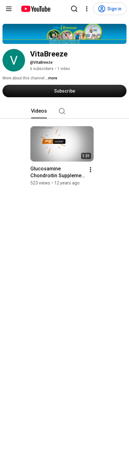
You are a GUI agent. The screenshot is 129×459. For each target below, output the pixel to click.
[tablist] (64, 111)
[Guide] (9, 9)
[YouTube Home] (35, 9)
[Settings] (86, 9)
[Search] (74, 9)
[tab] (39, 111)
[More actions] (90, 169)
